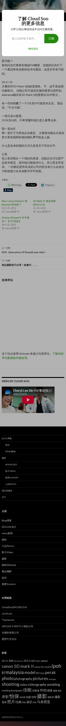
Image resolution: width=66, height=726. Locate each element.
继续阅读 (33, 48)
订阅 (51, 38)
